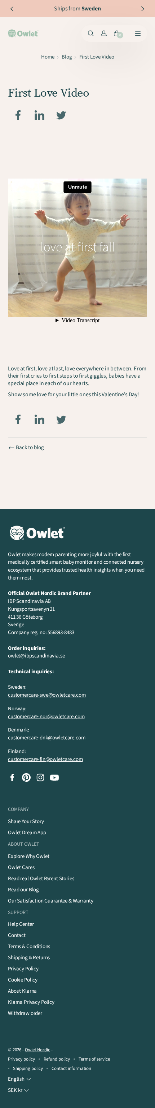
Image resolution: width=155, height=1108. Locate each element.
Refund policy (57, 1059)
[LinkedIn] (40, 115)
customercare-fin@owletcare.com (45, 759)
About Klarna (22, 991)
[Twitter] (61, 115)
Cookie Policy (22, 980)
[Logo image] (24, 33)
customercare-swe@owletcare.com (47, 695)
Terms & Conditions (29, 946)
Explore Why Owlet (28, 856)
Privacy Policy (23, 969)
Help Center (21, 924)
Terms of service (94, 1059)
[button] (20, 1079)
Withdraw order (25, 1013)
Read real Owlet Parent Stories (41, 878)
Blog (67, 57)
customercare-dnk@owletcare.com (46, 738)
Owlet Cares (21, 867)
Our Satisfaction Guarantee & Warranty (50, 901)
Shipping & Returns (29, 957)
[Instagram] (40, 777)
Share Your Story (26, 821)
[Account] (103, 33)
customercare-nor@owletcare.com (46, 716)
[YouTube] (54, 777)
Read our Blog (23, 890)
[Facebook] (18, 115)
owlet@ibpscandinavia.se (36, 656)
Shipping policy (28, 1068)
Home (47, 57)
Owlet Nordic (37, 1050)
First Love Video (96, 57)
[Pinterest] (26, 777)
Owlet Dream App (27, 832)
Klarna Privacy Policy (31, 1002)
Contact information (71, 1068)
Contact (17, 935)
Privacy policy (21, 1059)
